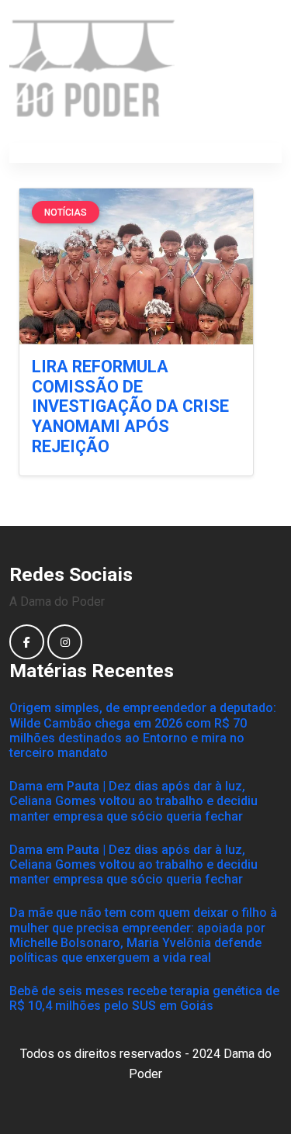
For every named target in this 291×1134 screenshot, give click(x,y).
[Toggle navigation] (263, 153)
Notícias (65, 212)
